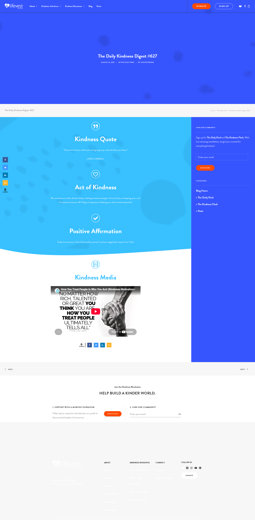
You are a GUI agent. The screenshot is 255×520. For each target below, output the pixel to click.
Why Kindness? (111, 494)
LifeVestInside (147, 62)
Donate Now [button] (113, 414)
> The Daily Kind (204, 197)
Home (213, 110)
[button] (240, 6)
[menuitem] (33, 6)
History (107, 478)
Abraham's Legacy (138, 499)
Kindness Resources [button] (73, 6)
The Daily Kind (127, 62)
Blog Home (202, 191)
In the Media (110, 510)
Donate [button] (189, 475)
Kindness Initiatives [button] (49, 6)
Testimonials (109, 502)
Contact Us (161, 470)
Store (99, 6)
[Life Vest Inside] (14, 6)
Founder (108, 486)
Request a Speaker (164, 478)
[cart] (248, 6)
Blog (90, 6)
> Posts (199, 211)
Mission (107, 470)
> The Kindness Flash (207, 204)
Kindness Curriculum (139, 491)
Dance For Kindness (139, 470)
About (32, 6)
